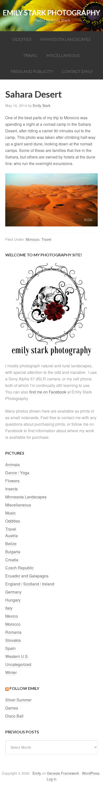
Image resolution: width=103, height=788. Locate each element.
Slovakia (13, 640)
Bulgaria (12, 552)
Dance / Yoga (17, 473)
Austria (11, 535)
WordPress (91, 773)
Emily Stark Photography (51, 12)
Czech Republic (19, 568)
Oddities (12, 521)
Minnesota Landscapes (25, 497)
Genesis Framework (63, 773)
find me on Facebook (47, 392)
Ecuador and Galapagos (26, 576)
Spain (10, 648)
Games (11, 708)
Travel (46, 239)
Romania (13, 632)
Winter (11, 672)
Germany (13, 592)
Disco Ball (14, 716)
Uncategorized (18, 664)
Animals (12, 464)
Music (10, 513)
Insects (11, 489)
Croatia (11, 560)
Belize (10, 543)
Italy (8, 608)
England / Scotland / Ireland (29, 584)
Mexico (11, 616)
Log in (51, 778)
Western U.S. (17, 656)
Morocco (33, 239)
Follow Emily (24, 688)
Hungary (12, 600)
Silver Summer (18, 700)
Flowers (12, 481)
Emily (36, 773)
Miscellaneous (18, 505)
